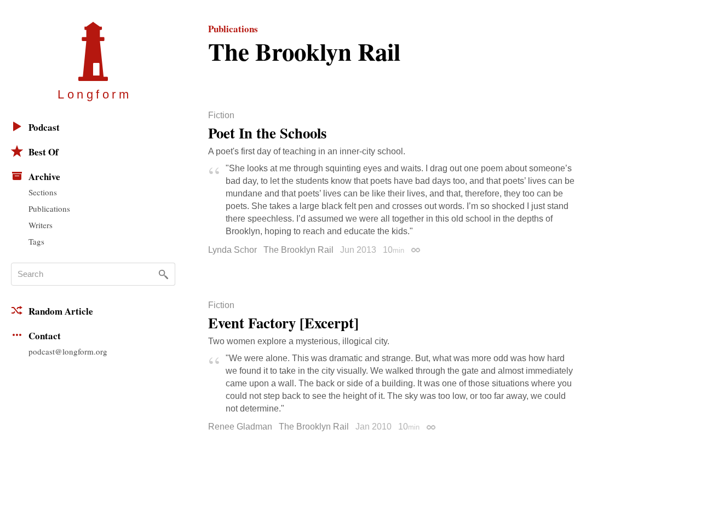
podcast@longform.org (67, 351)
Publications (49, 208)
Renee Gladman (240, 426)
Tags (36, 241)
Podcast (44, 127)
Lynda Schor (232, 249)
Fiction (221, 115)
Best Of (43, 152)
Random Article (60, 311)
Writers (40, 224)
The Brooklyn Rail (298, 249)
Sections (42, 192)
